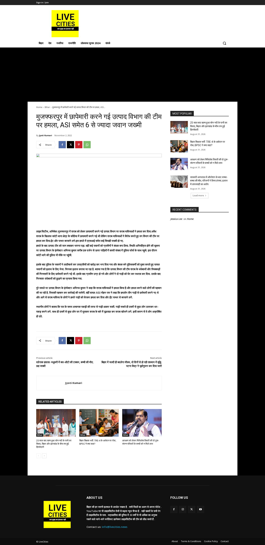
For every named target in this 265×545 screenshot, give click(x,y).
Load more (198, 195)
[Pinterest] (78, 144)
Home (39, 107)
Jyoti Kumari (45, 135)
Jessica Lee (176, 218)
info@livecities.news (114, 527)
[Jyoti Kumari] (50, 383)
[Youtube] (200, 509)
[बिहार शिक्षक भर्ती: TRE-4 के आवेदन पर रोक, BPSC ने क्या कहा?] (99, 423)
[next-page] (44, 455)
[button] (224, 43)
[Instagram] (182, 509)
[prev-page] (38, 455)
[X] (70, 144)
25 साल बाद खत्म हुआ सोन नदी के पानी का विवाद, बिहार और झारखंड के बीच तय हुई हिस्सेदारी (53, 443)
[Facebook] (62, 144)
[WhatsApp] (87, 144)
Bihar (47, 107)
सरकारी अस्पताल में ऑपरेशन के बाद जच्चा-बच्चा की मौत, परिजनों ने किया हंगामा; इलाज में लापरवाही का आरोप (209, 181)
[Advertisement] (132, 74)
